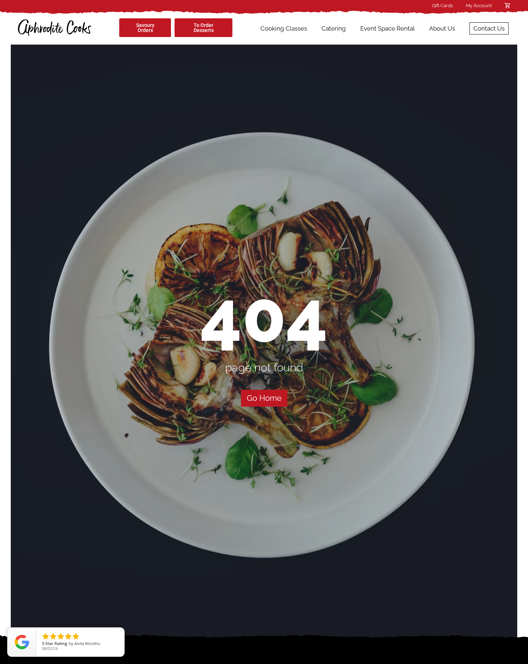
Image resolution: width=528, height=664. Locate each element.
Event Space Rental (387, 28)
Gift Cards (442, 5)
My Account (479, 5)
